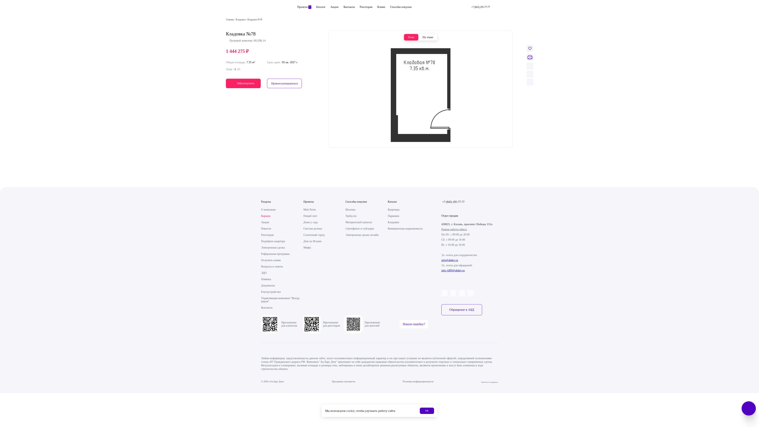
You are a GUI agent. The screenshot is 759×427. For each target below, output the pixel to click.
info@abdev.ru (449, 260)
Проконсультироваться (284, 83)
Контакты (349, 7)
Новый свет (310, 215)
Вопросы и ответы (272, 266)
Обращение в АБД (461, 309)
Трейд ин (351, 215)
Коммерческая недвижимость (405, 228)
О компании (268, 209)
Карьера (265, 215)
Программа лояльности (343, 381)
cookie (350, 410)
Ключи (381, 7)
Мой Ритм (309, 209)
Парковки (393, 215)
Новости (266, 228)
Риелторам (366, 7)
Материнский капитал (359, 222)
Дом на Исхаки (312, 241)
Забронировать (245, 83)
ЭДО (264, 272)
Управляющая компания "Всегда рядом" (280, 300)
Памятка (266, 279)
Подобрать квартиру (273, 241)
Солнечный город (314, 234)
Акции (334, 7)
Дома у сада (310, 222)
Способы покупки (401, 7)
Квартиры (393, 209)
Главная (230, 19)
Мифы (307, 247)
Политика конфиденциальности (418, 381)
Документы (268, 285)
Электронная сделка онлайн (362, 234)
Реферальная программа (275, 253)
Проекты (304, 7)
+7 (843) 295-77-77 (453, 201)
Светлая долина (312, 228)
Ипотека (350, 209)
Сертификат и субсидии (360, 228)
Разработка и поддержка (489, 381)
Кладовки (393, 222)
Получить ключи (271, 260)
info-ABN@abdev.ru (453, 270)
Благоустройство (271, 291)
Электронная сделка (273, 247)
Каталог (321, 7)
